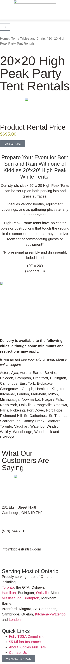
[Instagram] (16, 559)
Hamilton (9, 593)
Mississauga (11, 598)
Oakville (42, 593)
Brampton (31, 598)
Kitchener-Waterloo (50, 614)
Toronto (8, 587)
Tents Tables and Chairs (28, 38)
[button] (35, 20)
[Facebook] (6, 559)
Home (4, 38)
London (15, 620)
